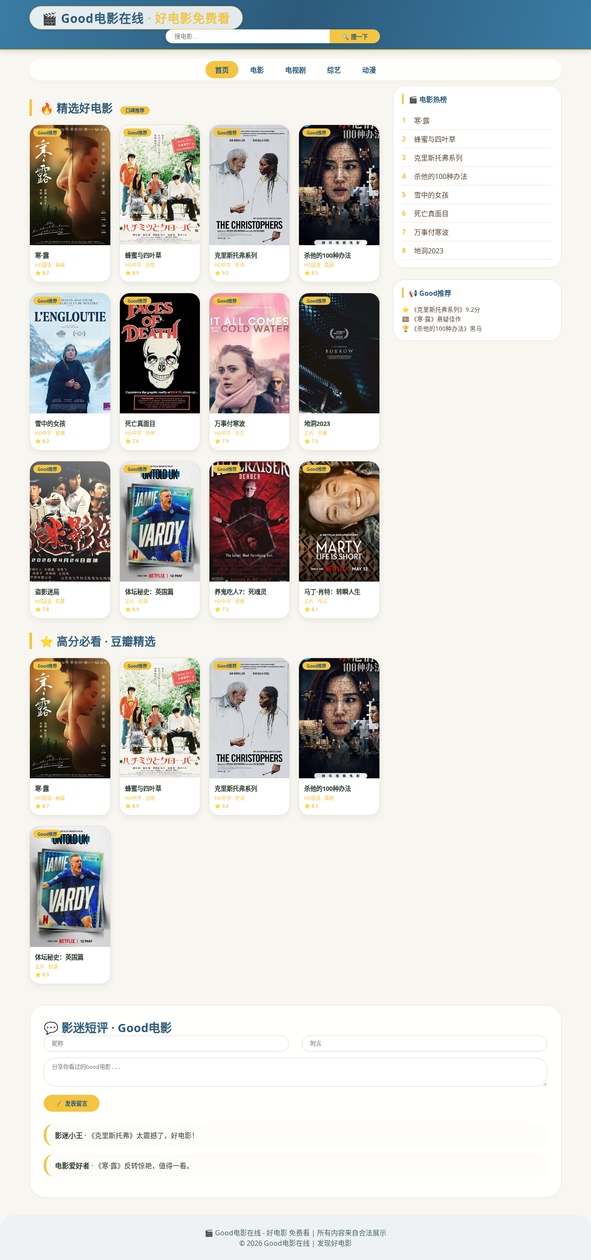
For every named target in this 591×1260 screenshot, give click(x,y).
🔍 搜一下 (355, 37)
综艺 (334, 70)
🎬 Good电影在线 (136, 18)
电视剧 (295, 70)
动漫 (369, 70)
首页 (222, 70)
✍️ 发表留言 (71, 1103)
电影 (257, 70)
